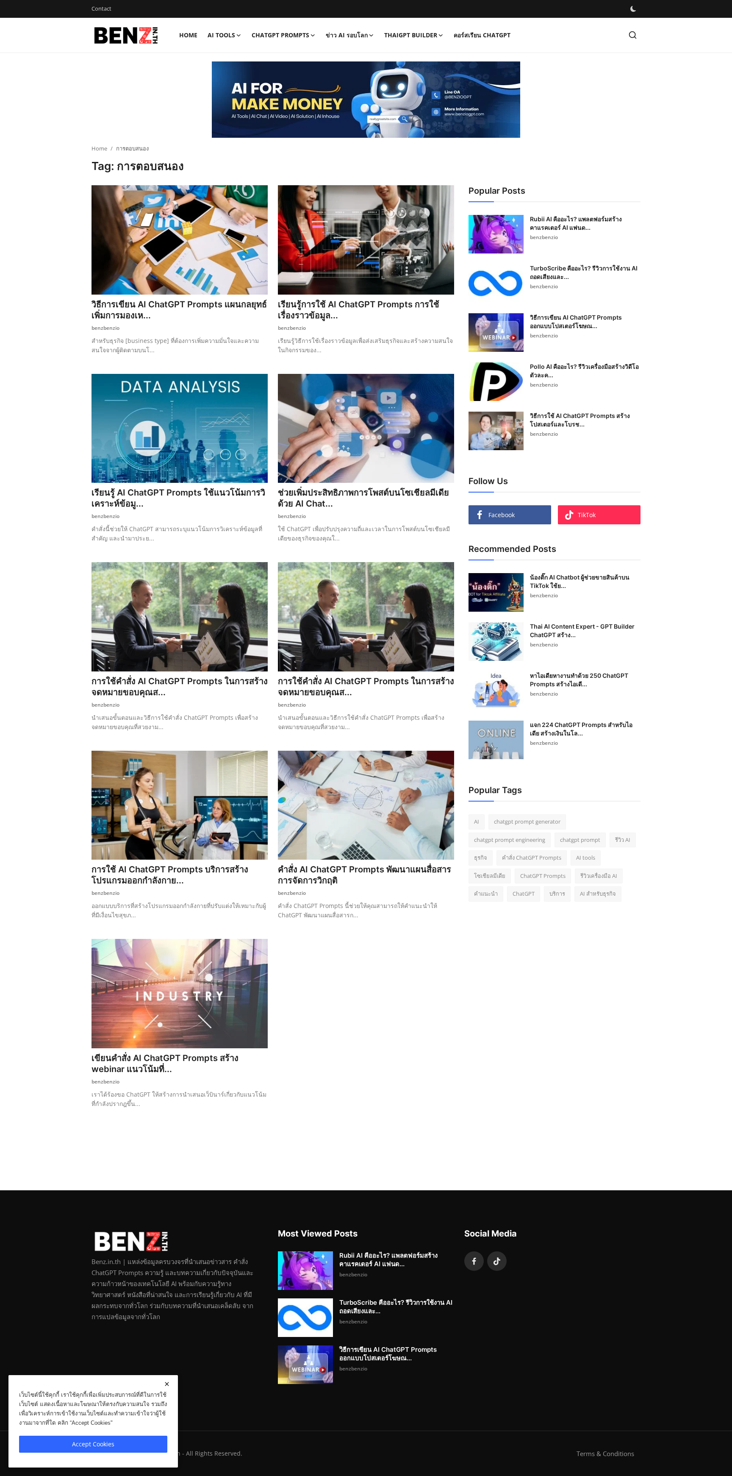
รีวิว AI (622, 840)
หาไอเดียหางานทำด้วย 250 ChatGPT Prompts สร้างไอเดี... (579, 680)
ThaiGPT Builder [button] (410, 35)
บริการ (557, 893)
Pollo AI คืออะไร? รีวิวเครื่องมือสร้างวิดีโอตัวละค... (584, 371)
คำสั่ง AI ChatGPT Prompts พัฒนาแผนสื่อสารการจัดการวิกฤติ (364, 875)
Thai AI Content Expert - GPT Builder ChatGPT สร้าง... (582, 630)
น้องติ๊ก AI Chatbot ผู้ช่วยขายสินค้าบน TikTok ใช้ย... (579, 581)
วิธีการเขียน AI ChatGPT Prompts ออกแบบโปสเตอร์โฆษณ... (576, 321)
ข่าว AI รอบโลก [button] (347, 35)
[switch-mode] (633, 9)
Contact (101, 8)
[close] (167, 1384)
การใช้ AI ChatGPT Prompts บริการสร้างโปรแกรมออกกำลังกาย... (170, 875)
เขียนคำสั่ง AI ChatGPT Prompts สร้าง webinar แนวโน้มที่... (165, 1063)
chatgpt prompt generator (527, 821)
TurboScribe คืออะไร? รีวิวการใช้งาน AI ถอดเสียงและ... (584, 272)
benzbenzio (105, 327)
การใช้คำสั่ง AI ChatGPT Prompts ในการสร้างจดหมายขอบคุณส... (180, 686)
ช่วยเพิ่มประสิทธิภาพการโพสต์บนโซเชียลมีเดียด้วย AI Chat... (363, 498)
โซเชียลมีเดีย (489, 876)
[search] (632, 35)
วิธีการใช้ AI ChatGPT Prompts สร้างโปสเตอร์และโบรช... (580, 420)
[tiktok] (497, 1261)
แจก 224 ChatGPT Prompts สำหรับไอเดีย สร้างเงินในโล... (581, 729)
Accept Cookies (93, 1444)
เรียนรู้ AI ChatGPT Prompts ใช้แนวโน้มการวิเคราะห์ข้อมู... (178, 498)
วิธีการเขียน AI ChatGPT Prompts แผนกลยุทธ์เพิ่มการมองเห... (179, 309)
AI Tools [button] (221, 35)
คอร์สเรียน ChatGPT (482, 35)
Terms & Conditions (605, 1453)
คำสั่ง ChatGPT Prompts (531, 857)
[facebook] (474, 1261)
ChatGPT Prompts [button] (280, 35)
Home (188, 35)
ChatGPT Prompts (543, 876)
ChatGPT (524, 893)
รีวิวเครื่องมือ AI (598, 876)
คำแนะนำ (486, 893)
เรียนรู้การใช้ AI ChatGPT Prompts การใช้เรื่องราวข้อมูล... (358, 309)
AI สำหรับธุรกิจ (598, 893)
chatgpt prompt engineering (509, 840)
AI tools (585, 857)
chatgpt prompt (580, 840)
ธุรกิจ (480, 857)
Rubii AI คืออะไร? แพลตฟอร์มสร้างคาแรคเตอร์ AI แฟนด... (576, 223)
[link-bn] (366, 99)
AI (476, 821)
